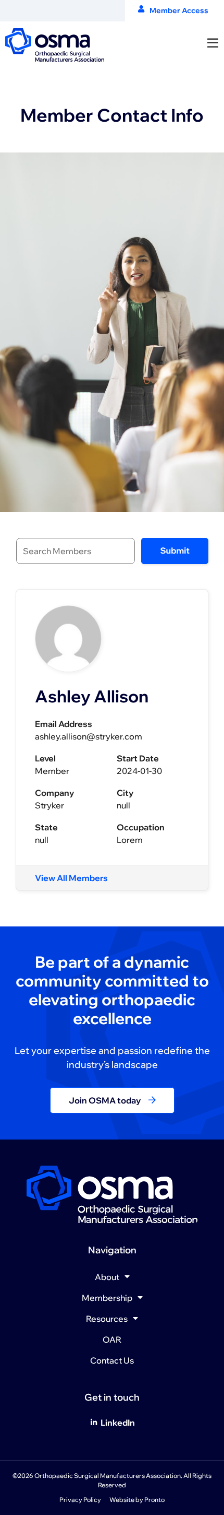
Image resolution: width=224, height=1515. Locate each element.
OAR (112, 1339)
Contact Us (112, 1360)
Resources (107, 1318)
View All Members (71, 878)
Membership (107, 1298)
